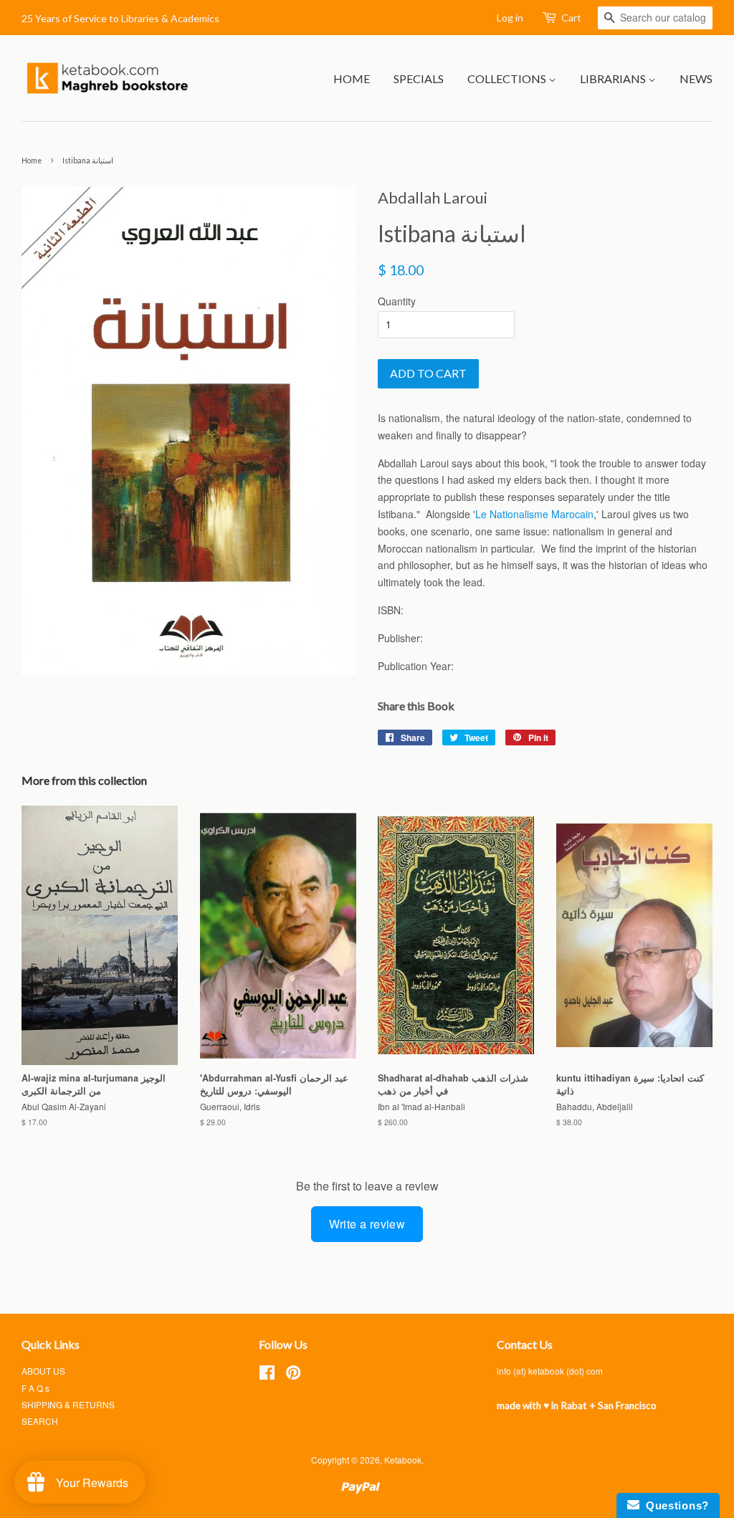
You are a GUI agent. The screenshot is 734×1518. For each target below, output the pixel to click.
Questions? (674, 1505)
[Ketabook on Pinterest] (293, 1375)
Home (351, 78)
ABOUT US (43, 1371)
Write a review (367, 1224)
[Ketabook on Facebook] (267, 1375)
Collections (507, 78)
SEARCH (40, 1421)
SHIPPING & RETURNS (68, 1404)
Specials (419, 78)
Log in (510, 17)
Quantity (397, 301)
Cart (571, 17)
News (696, 78)
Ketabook (402, 1459)
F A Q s (35, 1388)
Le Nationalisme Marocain (534, 514)
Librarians (614, 78)
